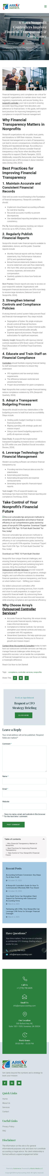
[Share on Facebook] (15, 678)
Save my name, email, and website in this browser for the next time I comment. (24, 815)
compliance (12, 672)
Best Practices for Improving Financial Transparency (21, 849)
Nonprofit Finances (34, 47)
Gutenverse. (17, 1168)
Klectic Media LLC (36, 1168)
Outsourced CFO (9, 50)
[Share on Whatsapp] (27, 678)
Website (5, 802)
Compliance (7, 47)
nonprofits (38, 672)
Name (5, 776)
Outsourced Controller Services (30, 50)
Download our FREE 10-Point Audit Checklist (21, 553)
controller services (25, 672)
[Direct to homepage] (11, 7)
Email (5, 789)
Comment (7, 744)
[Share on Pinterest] (21, 678)
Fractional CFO (19, 47)
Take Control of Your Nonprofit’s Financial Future (22, 854)
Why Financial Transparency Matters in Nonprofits (21, 844)
